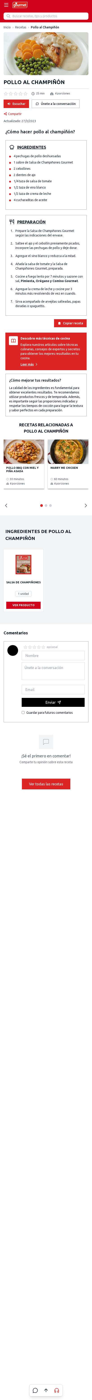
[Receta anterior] (6, 505)
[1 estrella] (25, 647)
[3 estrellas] (34, 647)
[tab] (41, 505)
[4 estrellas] (39, 647)
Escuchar (19, 104)
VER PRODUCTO (24, 605)
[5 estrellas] (43, 647)
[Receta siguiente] (85, 505)
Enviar (51, 702)
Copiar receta (73, 323)
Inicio (7, 27)
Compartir (15, 114)
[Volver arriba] (46, 1390)
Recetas (20, 27)
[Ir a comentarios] (35, 1390)
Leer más (27, 364)
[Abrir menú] (6, 5)
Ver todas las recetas (46, 784)
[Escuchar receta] (57, 1390)
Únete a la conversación (58, 104)
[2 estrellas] (30, 647)
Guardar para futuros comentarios (49, 712)
